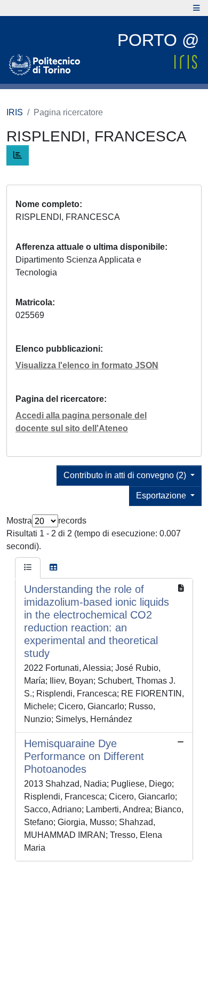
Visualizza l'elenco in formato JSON (86, 365)
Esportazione (162, 495)
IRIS (14, 112)
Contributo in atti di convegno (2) (125, 475)
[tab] (28, 568)
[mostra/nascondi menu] (196, 8)
